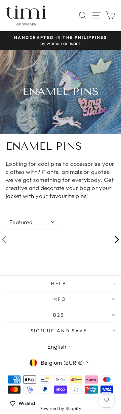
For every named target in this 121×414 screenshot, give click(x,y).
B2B (59, 315)
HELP (59, 283)
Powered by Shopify (61, 408)
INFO (58, 299)
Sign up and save (59, 331)
